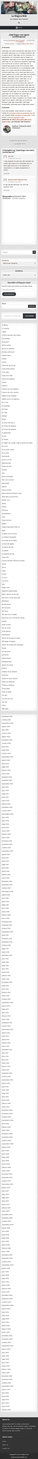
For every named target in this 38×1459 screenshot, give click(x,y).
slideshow (5, 675)
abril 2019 (5, 868)
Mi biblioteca (6, 604)
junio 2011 (5, 1056)
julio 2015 (5, 959)
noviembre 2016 (7, 942)
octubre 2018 (6, 888)
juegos (4, 524)
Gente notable (6, 490)
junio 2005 (5, 1275)
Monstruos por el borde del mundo (13, 618)
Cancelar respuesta (18, 198)
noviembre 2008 (7, 1137)
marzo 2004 (6, 1326)
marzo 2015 (5, 972)
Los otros (5, 581)
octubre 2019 (6, 848)
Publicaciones (6, 658)
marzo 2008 (6, 1164)
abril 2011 (5, 1060)
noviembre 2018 (7, 885)
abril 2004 (5, 1322)
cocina (4, 362)
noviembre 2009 (7, 1114)
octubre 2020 (6, 811)
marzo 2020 (6, 831)
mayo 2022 (5, 767)
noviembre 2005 (7, 1258)
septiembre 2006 (7, 1225)
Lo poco (4, 577)
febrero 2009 (6, 1127)
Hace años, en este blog (10, 497)
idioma (4, 507)
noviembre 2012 (7, 1023)
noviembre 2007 (7, 1178)
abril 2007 (5, 1201)
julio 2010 (5, 1087)
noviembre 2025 (7, 716)
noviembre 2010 (7, 1073)
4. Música (5, 325)
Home (4, 1441)
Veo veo (4, 702)
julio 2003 (5, 1353)
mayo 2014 (5, 986)
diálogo (4, 416)
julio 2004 (5, 1312)
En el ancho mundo (8, 450)
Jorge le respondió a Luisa (15, 117)
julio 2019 (5, 858)
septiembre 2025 (7, 723)
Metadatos (5, 601)
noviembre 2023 (7, 740)
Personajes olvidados (8, 641)
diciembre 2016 (7, 939)
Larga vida (5, 557)
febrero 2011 (6, 1066)
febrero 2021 (6, 804)
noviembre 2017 (7, 925)
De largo (5, 409)
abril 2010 (5, 1097)
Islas (3, 517)
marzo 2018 (5, 912)
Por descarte (6, 652)
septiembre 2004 (7, 1305)
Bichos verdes (6, 345)
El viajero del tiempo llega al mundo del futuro (17, 443)
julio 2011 (5, 1053)
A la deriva (5, 328)
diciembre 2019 (7, 841)
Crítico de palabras (8, 379)
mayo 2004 (5, 1319)
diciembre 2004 (7, 1295)
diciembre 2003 (7, 1336)
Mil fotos (5, 611)
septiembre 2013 (7, 1003)
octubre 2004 (6, 1302)
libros (4, 567)
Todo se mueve (6, 692)
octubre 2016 (6, 945)
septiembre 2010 (7, 1080)
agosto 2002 (6, 1390)
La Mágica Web (19, 16)
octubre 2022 (6, 753)
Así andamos (6, 339)
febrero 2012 (6, 1043)
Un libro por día (7, 699)
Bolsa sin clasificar (8, 349)
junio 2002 (5, 1396)
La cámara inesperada (9, 537)
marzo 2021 (5, 801)
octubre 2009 (6, 1117)
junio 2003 (5, 1356)
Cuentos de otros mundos (10, 392)
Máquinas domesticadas (9, 591)
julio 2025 (5, 730)
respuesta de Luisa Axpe (22, 115)
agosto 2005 (6, 1268)
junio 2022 (5, 764)
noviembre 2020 (7, 807)
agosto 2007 (6, 1188)
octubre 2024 (6, 733)
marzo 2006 (6, 1245)
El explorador (6, 433)
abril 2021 (5, 797)
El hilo (4, 436)
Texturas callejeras (8, 685)
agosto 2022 (6, 760)
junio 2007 (5, 1194)
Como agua (5, 372)
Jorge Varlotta (6, 520)
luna (3, 584)
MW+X (32, 43)
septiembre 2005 (7, 1265)
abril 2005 (5, 1282)
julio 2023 (5, 747)
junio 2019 (5, 861)
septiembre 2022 (7, 757)
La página (5, 551)
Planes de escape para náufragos (12, 645)
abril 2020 (5, 828)
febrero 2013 (6, 1016)
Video (4, 705)
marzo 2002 (6, 1406)
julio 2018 (5, 898)
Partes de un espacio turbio (11, 638)
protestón (5, 655)
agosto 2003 (6, 1349)
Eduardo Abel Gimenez (17, 40)
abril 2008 (5, 1161)
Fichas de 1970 (7, 466)
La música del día (7, 547)
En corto (5, 446)
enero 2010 (5, 1107)
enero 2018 (5, 918)
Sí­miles (4, 668)
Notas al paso (6, 625)
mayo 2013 (5, 1009)
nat (9, 156)
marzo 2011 (5, 1063)
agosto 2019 (6, 854)
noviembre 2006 (7, 1218)
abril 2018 (5, 908)
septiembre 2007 (7, 1184)
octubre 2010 (6, 1077)
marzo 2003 (6, 1366)
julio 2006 (5, 1231)
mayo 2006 (5, 1238)
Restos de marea (7, 665)
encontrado (5, 456)
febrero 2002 (6, 1410)
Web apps (5, 709)
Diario (12, 43)
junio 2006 (5, 1235)
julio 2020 (5, 817)
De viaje (4, 413)
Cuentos (4, 386)
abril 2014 (5, 989)
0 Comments (20, 41)
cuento (4, 382)
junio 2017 (5, 935)
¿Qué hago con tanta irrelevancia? (19, 36)
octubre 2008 (6, 1141)
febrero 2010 (6, 1103)
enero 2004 (6, 1332)
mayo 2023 (5, 750)
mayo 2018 (5, 905)
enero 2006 (6, 1252)
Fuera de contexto (8, 480)
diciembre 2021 (7, 777)
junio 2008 (5, 1154)
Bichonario (5, 342)
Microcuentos (6, 608)
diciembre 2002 (7, 1376)
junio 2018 (5, 902)
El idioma (5, 439)
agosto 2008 (6, 1147)
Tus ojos (4, 695)
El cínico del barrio (8, 423)
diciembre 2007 (7, 1174)
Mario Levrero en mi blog (10, 594)
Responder (7, 173)
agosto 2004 (6, 1309)
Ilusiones (5, 510)
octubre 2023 (6, 743)
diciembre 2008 (7, 1134)
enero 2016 (5, 952)
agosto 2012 (6, 1033)
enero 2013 (5, 1019)
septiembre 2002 (7, 1386)
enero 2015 (5, 979)
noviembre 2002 (7, 1379)
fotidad (4, 470)
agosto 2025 (6, 727)
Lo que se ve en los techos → (19, 141)
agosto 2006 (6, 1228)
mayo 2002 (5, 1400)
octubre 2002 (6, 1383)
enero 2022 (5, 774)
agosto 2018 (6, 895)
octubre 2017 (6, 928)
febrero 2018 (6, 915)
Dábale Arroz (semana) (9, 396)
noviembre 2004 (7, 1299)
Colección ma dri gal (8, 365)
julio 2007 (5, 1191)
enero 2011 (5, 1070)
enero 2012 (5, 1046)
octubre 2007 (6, 1181)
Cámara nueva (6, 355)
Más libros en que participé (11, 598)
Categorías (5, 260)
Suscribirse (9, 294)
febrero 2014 (6, 992)
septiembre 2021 (7, 784)
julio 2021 (5, 787)
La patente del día (8, 554)
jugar (3, 530)
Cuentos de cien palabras (10, 389)
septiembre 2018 (7, 891)
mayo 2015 (5, 966)
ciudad (4, 359)
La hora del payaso (8, 544)
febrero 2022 (6, 770)
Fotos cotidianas (7, 477)
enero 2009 (6, 1130)
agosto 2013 (6, 1006)
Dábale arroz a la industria (10, 399)
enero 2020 (6, 838)
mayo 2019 (5, 865)
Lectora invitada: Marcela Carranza (13, 561)
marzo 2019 (5, 871)
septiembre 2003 (7, 1346)
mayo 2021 (5, 794)
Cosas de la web (7, 376)
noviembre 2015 (7, 955)
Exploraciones (6, 463)
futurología (5, 483)
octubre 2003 (6, 1342)
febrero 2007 (6, 1208)
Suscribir (29, 316)
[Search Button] (19, 22)
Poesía (4, 648)
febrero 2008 (6, 1167)
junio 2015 (5, 962)
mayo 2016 (5, 949)
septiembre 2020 (7, 814)
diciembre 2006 (7, 1215)
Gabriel (4, 487)
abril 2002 (5, 1403)
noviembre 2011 (7, 1050)
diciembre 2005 (7, 1255)
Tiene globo (6, 689)
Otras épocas (6, 631)
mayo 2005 (5, 1278)
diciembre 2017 (7, 922)
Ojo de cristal (6, 628)
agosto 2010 (6, 1083)
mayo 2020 (5, 824)
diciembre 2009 (7, 1110)
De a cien (5, 402)
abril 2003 (5, 1363)
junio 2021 (5, 791)
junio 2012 (5, 1036)
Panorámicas (6, 635)
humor (4, 503)
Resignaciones (6, 662)
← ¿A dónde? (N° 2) (19, 144)
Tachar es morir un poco (10, 678)
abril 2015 (5, 969)
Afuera (4, 332)
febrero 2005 (6, 1289)
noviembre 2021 (7, 780)
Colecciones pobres (8, 369)
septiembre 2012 (7, 1029)
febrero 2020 (6, 834)
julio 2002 (5, 1393)
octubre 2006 (6, 1221)
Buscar (4, 303)
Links (4, 571)
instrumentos (6, 514)
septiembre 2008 (7, 1144)
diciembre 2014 (7, 982)
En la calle (5, 453)
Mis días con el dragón (9, 614)
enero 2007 (6, 1211)
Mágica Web (25, 43)
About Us (5, 1445)
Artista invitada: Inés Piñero (11, 335)
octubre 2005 (6, 1262)
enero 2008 (6, 1171)
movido (4, 621)
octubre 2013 (6, 999)
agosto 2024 (6, 737)
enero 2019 (5, 878)
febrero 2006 (6, 1248)
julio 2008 (5, 1151)
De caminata (6, 406)
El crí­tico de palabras (9, 426)
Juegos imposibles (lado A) (11, 527)
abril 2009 (5, 1124)
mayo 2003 (5, 1359)
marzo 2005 (6, 1285)
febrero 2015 (6, 976)
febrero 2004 (6, 1329)
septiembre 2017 (7, 932)
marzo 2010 (5, 1100)
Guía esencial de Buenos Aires (12, 493)
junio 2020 (5, 821)
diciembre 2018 (7, 881)
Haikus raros (6, 500)
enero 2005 (6, 1292)
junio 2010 (5, 1090)
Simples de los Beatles (9, 672)
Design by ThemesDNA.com (19, 1457)
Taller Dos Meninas (8, 682)
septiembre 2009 (7, 1120)
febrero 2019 (6, 875)
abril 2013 (5, 1013)
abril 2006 (5, 1241)
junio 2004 (5, 1316)
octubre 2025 (6, 720)
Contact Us (6, 1448)
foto (3, 473)
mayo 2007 (5, 1198)
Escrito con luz (7, 460)
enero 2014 (5, 996)
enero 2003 (6, 1373)
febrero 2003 (6, 1369)
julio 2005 (5, 1272)
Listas (4, 574)
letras (4, 564)
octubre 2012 (6, 1026)
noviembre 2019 (7, 844)
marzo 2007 (6, 1204)
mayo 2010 (5, 1093)
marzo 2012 (5, 1040)
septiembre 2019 (7, 851)
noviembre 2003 (7, 1339)
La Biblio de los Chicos (9, 534)
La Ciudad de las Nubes (9, 540)
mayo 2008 (5, 1157)
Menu (20, 27)
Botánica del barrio (8, 352)
